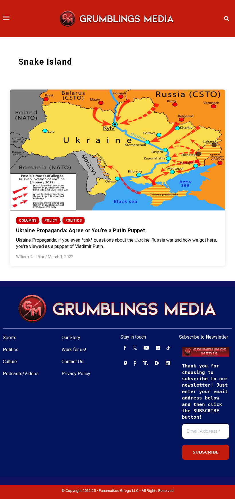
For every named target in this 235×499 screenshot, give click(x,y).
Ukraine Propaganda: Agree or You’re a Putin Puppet (80, 230)
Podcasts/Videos (21, 373)
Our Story (71, 337)
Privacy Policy (76, 373)
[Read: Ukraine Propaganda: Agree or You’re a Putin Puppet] (117, 149)
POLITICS (73, 220)
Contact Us (72, 361)
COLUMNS (27, 220)
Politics (10, 349)
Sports (9, 337)
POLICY (50, 220)
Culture (10, 361)
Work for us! (74, 349)
